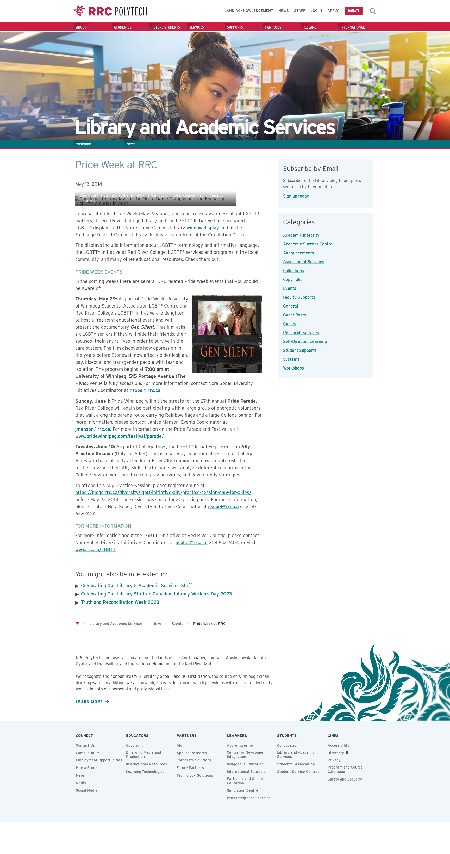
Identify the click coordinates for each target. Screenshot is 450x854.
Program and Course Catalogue (345, 769)
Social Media (86, 790)
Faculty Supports (299, 297)
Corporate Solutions (194, 760)
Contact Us (85, 745)
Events (289, 288)
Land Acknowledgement (248, 11)
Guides (289, 323)
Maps (80, 775)
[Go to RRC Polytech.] (77, 624)
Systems (291, 359)
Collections (293, 270)
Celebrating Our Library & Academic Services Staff (136, 585)
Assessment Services (303, 261)
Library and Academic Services (296, 754)
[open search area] (373, 11)
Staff (299, 11)
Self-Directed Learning (305, 341)
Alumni (183, 745)
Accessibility (338, 745)
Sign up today (296, 196)
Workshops (293, 368)
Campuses (273, 27)
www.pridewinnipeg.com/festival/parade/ (119, 436)
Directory (336, 753)
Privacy (334, 760)
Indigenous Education (245, 764)
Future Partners (190, 768)
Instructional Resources (146, 764)
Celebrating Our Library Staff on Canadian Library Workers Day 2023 (156, 594)
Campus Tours (88, 753)
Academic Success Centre (308, 244)
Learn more (89, 701)
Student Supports (300, 350)
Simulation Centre (242, 790)
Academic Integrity (301, 235)
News (283, 11)
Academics (123, 27)
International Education (247, 772)
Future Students (166, 27)
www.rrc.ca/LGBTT (95, 549)
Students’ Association (296, 764)
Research (311, 27)
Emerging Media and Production (143, 754)
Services (196, 27)
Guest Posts (294, 314)
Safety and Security (345, 779)
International (352, 27)
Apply (333, 11)
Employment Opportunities (99, 760)
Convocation (287, 745)
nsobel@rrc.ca (145, 390)
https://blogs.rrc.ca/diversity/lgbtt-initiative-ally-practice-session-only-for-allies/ (163, 492)
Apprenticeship (240, 745)
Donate (354, 10)
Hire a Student (88, 768)
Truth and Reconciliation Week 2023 (120, 602)
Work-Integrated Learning (249, 798)
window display (202, 227)
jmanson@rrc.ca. (93, 429)
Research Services (301, 332)
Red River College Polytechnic (110, 11)
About (81, 27)
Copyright (292, 279)
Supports (235, 27)
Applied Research (192, 753)
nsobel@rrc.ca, (192, 542)
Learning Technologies (145, 772)
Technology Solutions (195, 775)
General (290, 306)
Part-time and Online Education (245, 781)
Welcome (83, 144)
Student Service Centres (298, 772)
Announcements (298, 252)
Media (81, 783)
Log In (316, 11)
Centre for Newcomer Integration (245, 754)
